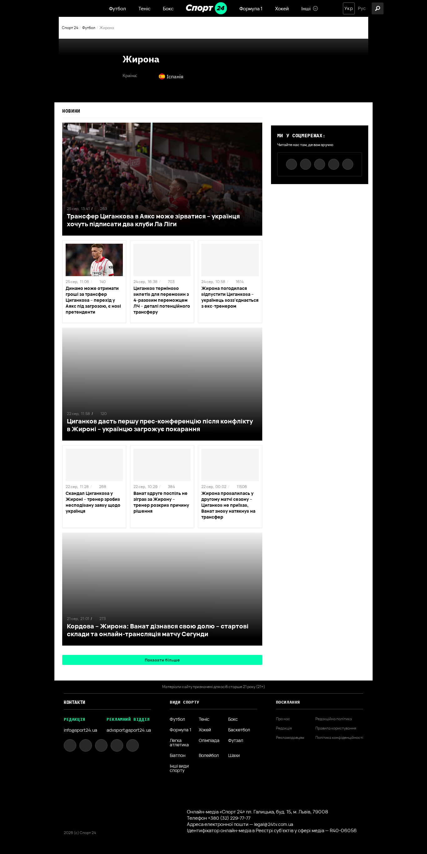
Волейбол (209, 755)
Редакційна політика (333, 719)
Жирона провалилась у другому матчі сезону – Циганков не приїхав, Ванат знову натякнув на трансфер (228, 505)
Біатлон (177, 755)
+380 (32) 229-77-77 (229, 818)
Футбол (117, 8)
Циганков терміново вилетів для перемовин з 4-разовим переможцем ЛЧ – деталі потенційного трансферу (161, 300)
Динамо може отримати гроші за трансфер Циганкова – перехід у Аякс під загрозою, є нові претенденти (93, 300)
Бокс (168, 8)
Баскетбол (239, 730)
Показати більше (162, 660)
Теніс (144, 8)
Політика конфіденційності (339, 737)
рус (362, 8)
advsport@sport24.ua (129, 730)
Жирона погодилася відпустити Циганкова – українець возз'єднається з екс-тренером (230, 297)
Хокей (282, 8)
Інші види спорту (179, 768)
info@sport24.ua (80, 730)
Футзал (235, 740)
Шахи (234, 755)
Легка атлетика (179, 742)
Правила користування (335, 728)
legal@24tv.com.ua (273, 824)
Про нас (283, 719)
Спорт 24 (70, 27)
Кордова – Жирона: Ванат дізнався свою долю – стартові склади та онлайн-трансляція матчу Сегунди (158, 630)
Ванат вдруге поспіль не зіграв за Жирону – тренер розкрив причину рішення (161, 502)
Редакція (284, 728)
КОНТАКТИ (74, 702)
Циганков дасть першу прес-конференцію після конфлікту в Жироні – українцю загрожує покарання (160, 425)
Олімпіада (209, 740)
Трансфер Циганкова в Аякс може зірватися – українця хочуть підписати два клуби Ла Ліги (153, 220)
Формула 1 (251, 8)
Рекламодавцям (290, 737)
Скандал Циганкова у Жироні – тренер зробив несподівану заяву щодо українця (93, 502)
